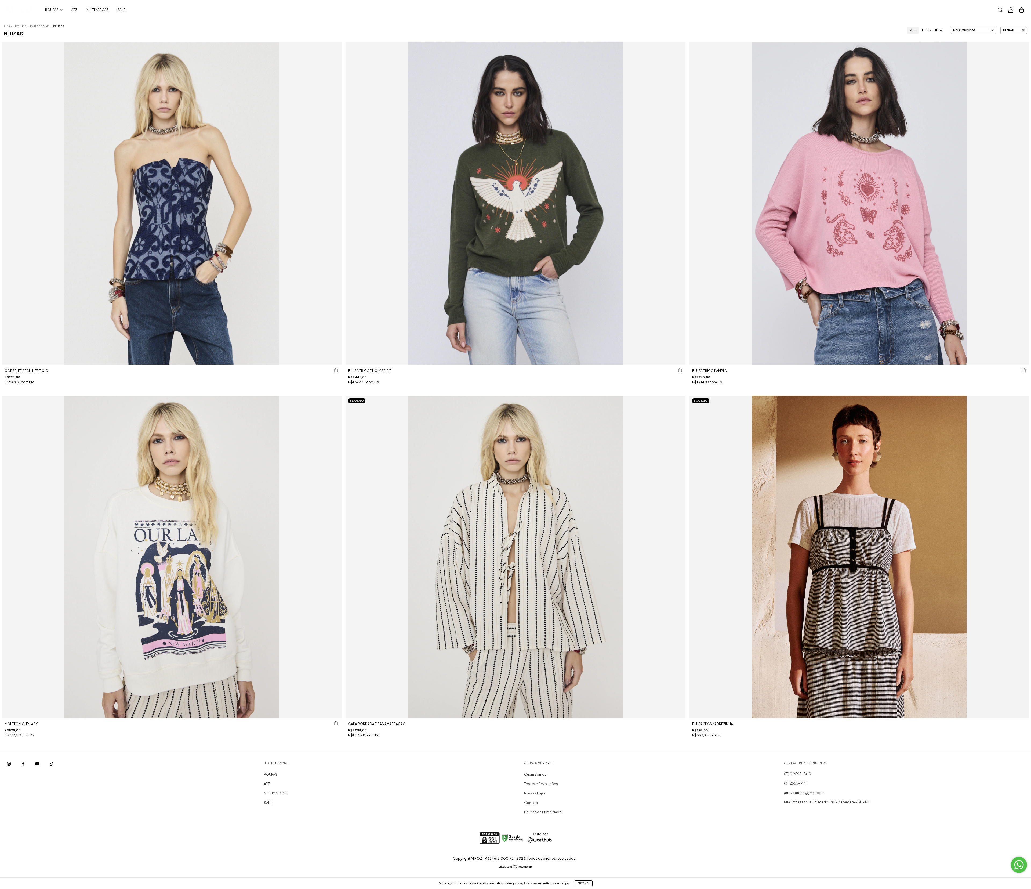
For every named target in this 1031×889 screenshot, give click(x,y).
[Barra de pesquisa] (1000, 11)
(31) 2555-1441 (795, 783)
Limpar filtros (932, 30)
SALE (121, 10)
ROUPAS (52, 10)
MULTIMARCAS (97, 10)
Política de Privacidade (542, 812)
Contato (531, 803)
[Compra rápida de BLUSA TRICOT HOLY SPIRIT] (680, 370)
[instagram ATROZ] (9, 764)
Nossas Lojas (535, 793)
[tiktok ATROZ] (51, 764)
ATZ (74, 10)
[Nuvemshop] (515, 867)
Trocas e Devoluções (541, 784)
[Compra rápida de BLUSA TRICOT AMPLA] (1023, 370)
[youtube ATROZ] (37, 764)
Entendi (584, 883)
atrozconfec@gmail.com (804, 793)
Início (8, 26)
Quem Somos (535, 774)
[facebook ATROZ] (23, 764)
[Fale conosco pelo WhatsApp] (1019, 865)
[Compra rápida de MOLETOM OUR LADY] (336, 723)
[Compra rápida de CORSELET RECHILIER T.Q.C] (336, 370)
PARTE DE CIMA (40, 26)
